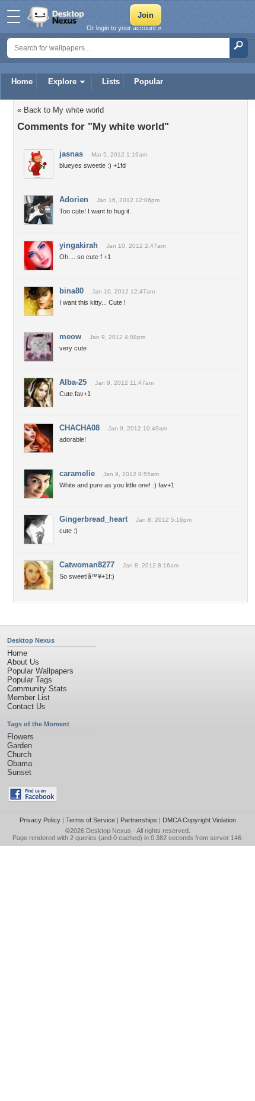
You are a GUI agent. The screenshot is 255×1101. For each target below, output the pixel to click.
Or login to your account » (124, 27)
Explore (62, 81)
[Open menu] (13, 16)
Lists (111, 81)
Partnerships (138, 820)
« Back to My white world (60, 110)
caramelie (77, 473)
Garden (19, 745)
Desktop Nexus (108, 830)
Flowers (20, 736)
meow (70, 336)
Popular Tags (29, 679)
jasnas (71, 153)
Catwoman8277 (86, 564)
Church (19, 754)
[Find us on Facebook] (32, 798)
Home (22, 81)
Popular (148, 81)
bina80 (71, 290)
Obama (19, 763)
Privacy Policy (40, 820)
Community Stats (37, 688)
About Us (23, 662)
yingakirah (78, 245)
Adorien (73, 199)
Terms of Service (90, 820)
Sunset (19, 772)
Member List (28, 697)
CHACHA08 (79, 427)
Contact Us (26, 706)
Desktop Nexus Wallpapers (57, 16)
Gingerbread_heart (93, 519)
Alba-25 (73, 382)
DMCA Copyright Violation (199, 820)
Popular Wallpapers (40, 670)
